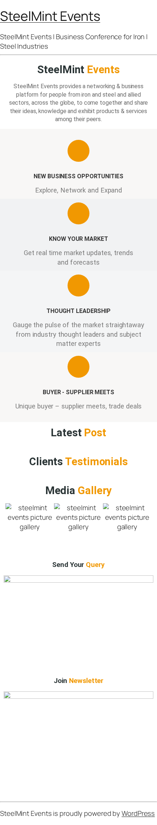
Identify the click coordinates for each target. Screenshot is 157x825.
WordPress (138, 813)
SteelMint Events (50, 16)
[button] (12, 522)
